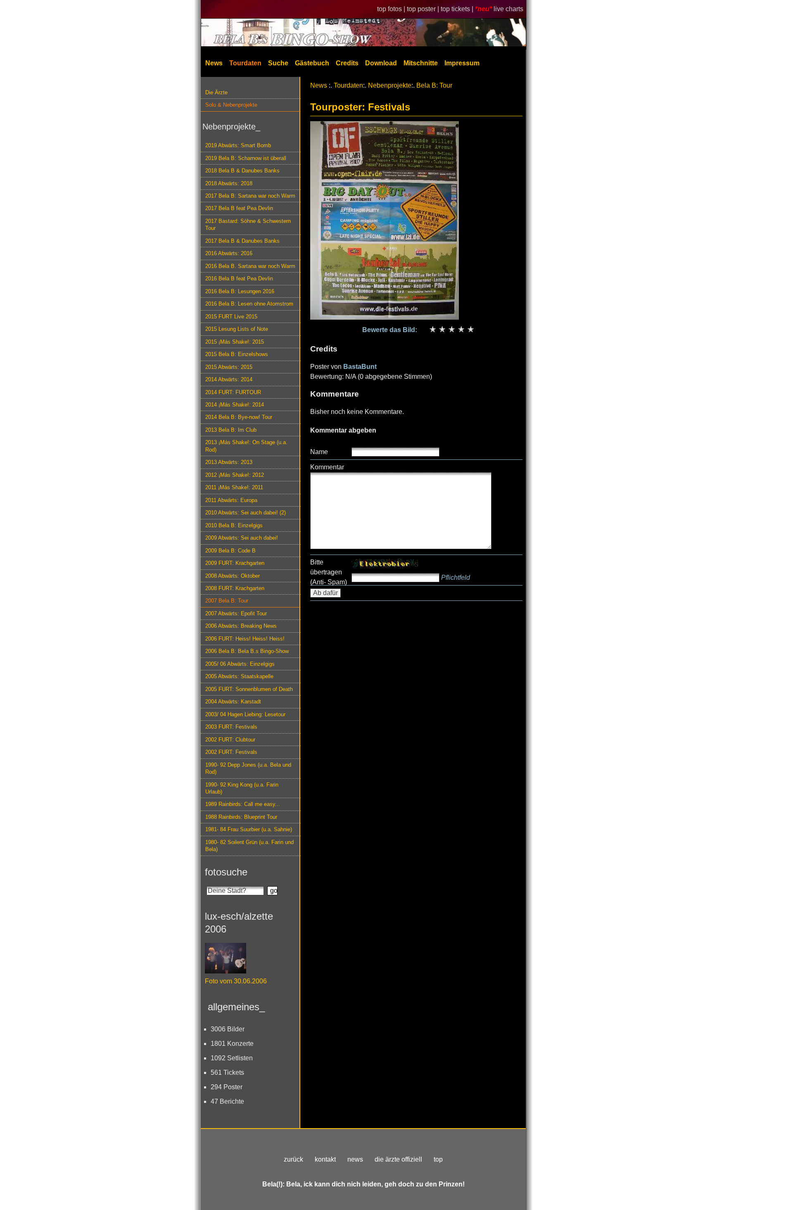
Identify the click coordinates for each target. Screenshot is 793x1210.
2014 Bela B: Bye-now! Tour (238, 417)
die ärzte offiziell (398, 1159)
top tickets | (458, 8)
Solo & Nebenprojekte (231, 105)
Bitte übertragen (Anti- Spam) (328, 572)
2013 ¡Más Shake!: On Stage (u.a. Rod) (246, 445)
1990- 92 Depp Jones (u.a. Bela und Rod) (248, 768)
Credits (347, 63)
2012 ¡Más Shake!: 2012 (234, 475)
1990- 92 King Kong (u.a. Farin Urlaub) (241, 788)
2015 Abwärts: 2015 (228, 367)
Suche (278, 63)
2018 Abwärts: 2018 (228, 183)
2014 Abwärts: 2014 (228, 379)
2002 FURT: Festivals (231, 752)
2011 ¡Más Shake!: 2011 (234, 487)
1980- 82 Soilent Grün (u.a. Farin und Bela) (249, 845)
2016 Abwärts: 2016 (228, 253)
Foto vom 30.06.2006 (236, 981)
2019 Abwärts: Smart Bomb (238, 145)
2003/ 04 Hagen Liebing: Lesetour (245, 714)
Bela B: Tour (434, 85)
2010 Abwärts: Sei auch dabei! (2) (245, 512)
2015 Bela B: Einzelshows (236, 354)
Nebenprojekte (389, 85)
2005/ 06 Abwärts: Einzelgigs (240, 664)
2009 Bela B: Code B (230, 551)
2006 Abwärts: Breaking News (241, 626)
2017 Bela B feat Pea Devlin (239, 208)
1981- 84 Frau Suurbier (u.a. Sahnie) (248, 829)
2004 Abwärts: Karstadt (233, 701)
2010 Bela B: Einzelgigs (234, 525)
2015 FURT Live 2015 (231, 316)
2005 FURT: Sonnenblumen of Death (249, 689)
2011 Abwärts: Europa (231, 500)
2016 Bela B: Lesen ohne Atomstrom (249, 304)
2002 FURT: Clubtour (230, 740)
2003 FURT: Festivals (231, 727)
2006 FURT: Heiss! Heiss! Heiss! (245, 639)
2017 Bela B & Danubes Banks (242, 241)
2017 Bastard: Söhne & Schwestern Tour (248, 224)
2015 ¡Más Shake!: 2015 (234, 342)
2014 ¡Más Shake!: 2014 (234, 405)
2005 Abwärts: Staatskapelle (239, 676)
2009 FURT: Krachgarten (234, 563)
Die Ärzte (216, 92)
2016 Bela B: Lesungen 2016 (239, 291)
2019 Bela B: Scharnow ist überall (245, 158)
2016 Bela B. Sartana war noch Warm (250, 266)
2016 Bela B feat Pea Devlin (239, 278)
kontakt (325, 1159)
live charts (508, 8)
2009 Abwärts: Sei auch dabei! (241, 538)
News (214, 63)
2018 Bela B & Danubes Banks (242, 170)
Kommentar (327, 467)
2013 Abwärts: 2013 (228, 462)
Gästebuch (312, 63)
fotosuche (226, 872)
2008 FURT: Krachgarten (234, 588)
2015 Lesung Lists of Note (236, 329)
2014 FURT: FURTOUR (233, 392)
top (438, 1159)
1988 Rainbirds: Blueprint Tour (241, 817)
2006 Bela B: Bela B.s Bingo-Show (247, 651)
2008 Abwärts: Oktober (232, 576)
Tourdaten (245, 63)
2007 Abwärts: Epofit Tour (236, 613)
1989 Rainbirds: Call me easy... (242, 804)
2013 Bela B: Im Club (230, 430)
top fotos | (392, 8)
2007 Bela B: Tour (226, 601)
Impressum (462, 63)
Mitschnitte (421, 63)
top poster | (424, 8)
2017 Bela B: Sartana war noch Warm (250, 196)
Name (319, 451)
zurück (293, 1159)
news (355, 1159)
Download (381, 63)
